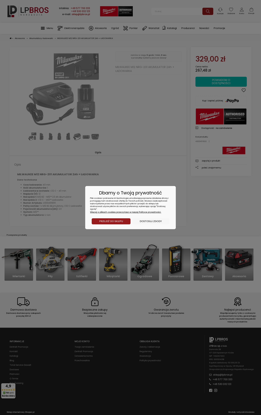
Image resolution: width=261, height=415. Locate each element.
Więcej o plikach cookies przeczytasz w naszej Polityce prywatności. (125, 212)
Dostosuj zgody (151, 221)
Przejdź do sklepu (111, 221)
